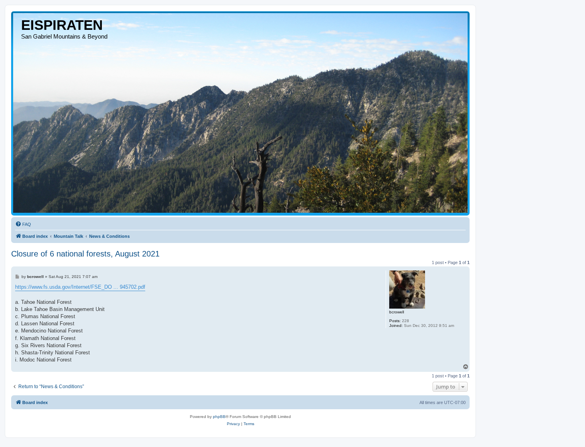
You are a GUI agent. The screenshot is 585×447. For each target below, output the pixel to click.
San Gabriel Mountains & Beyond (64, 36)
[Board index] (240, 113)
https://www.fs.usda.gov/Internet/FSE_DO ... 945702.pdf (80, 287)
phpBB (219, 416)
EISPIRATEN (62, 25)
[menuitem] (23, 224)
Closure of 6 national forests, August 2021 (85, 253)
